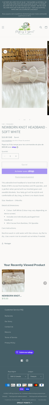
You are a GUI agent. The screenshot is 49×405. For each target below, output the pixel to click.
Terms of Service (11, 337)
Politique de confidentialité (38, 396)
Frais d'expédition (7, 140)
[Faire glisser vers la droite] (29, 119)
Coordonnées (42, 400)
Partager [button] (8, 243)
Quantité (5, 151)
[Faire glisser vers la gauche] (19, 119)
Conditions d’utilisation (12, 400)
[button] (24, 402)
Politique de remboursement (18, 396)
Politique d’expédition (29, 400)
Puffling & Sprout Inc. (15, 393)
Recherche (9, 316)
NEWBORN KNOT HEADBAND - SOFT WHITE (12, 295)
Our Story (8, 321)
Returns (8, 332)
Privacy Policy (10, 343)
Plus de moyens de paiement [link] (24, 177)
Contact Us (9, 327)
